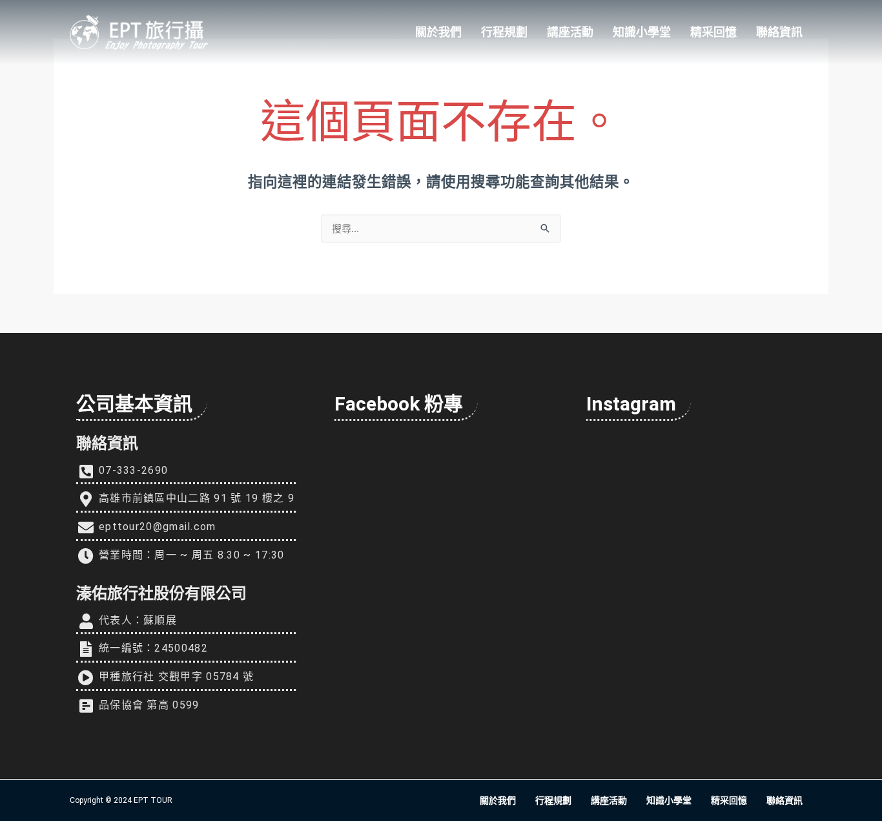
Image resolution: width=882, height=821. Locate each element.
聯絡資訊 (779, 32)
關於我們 (438, 32)
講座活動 (570, 32)
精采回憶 (713, 32)
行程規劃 (504, 32)
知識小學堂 (642, 32)
